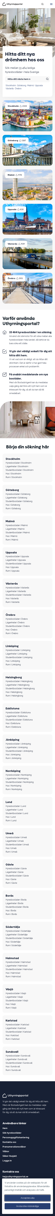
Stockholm (11, 85)
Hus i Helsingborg (14, 692)
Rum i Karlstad (12, 1039)
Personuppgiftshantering (16, 1137)
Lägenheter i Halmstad (16, 965)
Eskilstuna (12, 708)
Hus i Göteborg (13, 505)
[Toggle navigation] (51, 4)
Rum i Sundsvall (13, 1070)
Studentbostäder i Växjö (17, 1000)
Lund (9, 802)
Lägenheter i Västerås (16, 591)
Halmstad (12, 958)
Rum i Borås (11, 914)
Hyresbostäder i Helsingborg (19, 681)
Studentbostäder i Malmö (18, 532)
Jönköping (12, 740)
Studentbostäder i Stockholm (20, 470)
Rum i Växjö (11, 1008)
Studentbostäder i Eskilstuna (19, 720)
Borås (9, 896)
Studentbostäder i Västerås (18, 595)
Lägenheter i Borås (14, 903)
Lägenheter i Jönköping (17, 747)
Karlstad (11, 1020)
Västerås (10, 88)
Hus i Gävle (11, 879)
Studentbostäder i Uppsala (18, 563)
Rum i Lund (11, 820)
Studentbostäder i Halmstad (19, 969)
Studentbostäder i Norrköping (20, 782)
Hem (5, 1128)
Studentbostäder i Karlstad (18, 1032)
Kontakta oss (9, 1142)
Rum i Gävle (11, 883)
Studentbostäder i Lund (17, 813)
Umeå (9, 833)
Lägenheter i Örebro (15, 622)
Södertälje (13, 927)
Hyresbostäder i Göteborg (18, 494)
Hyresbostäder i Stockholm (18, 463)
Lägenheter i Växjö (14, 997)
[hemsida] (16, 1095)
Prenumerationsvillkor (14, 1147)
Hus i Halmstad (13, 973)
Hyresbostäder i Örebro (17, 619)
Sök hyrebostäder (12, 1133)
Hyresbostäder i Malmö (17, 525)
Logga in (7, 1160)
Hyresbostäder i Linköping (18, 650)
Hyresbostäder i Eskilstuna (18, 712)
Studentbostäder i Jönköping (19, 751)
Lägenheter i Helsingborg (17, 685)
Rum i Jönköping (13, 758)
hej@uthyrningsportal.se (15, 1176)
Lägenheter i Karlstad (16, 1028)
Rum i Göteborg (13, 508)
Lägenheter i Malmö (15, 529)
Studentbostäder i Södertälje (19, 938)
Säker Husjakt (10, 1156)
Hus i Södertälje (13, 942)
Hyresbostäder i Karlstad (17, 1024)
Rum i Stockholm (14, 477)
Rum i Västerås (13, 602)
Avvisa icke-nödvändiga (27, 1206)
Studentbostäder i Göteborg (19, 501)
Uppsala (39, 85)
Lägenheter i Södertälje (17, 934)
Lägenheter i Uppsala (16, 560)
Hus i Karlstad (12, 1035)
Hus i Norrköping (13, 785)
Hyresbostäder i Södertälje (18, 931)
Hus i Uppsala (12, 567)
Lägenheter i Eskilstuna (16, 716)
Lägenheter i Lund (14, 810)
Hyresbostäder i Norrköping (19, 775)
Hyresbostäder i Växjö (16, 993)
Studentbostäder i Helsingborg (20, 688)
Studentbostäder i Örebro (18, 626)
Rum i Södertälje (13, 945)
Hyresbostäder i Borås (16, 900)
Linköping (12, 646)
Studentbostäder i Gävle (17, 875)
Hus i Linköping (13, 661)
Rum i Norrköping (14, 789)
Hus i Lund (11, 817)
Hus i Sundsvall (13, 1066)
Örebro (18, 88)
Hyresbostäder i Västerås (17, 587)
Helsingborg (14, 677)
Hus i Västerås (12, 598)
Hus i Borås (11, 910)
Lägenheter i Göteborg (16, 497)
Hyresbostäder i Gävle (16, 868)
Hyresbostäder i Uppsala (17, 556)
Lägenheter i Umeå (15, 841)
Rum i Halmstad (13, 976)
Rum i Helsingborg (14, 695)
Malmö (30, 85)
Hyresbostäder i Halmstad (18, 962)
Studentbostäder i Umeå (17, 844)
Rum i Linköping (13, 664)
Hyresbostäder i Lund (16, 806)
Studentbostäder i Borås (17, 907)
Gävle (10, 864)
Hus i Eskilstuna (13, 723)
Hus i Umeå (11, 848)
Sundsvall (12, 1052)
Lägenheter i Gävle (14, 872)
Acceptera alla (27, 1198)
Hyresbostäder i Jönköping (18, 744)
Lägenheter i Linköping (16, 654)
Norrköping (13, 771)
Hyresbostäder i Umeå (16, 837)
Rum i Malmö (12, 540)
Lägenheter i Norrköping (17, 778)
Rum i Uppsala (12, 571)
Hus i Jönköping (13, 754)
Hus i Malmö (11, 536)
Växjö (9, 989)
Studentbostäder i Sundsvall (19, 1063)
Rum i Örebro (12, 633)
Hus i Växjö (11, 1004)
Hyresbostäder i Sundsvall (18, 1056)
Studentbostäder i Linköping (19, 657)
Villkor (6, 1151)
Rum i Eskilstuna (13, 727)
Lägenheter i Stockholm (17, 466)
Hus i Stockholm (13, 473)
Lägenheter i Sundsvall (16, 1059)
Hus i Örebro (11, 630)
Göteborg (21, 85)
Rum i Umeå (11, 852)
